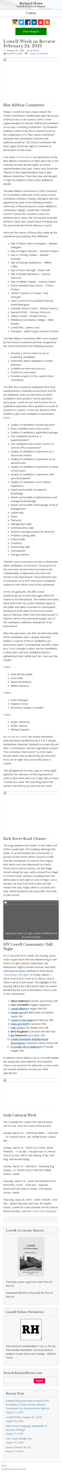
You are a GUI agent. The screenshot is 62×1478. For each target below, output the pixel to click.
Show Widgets (31, 31)
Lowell (19, 53)
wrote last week (17, 736)
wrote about (25, 157)
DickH (36, 50)
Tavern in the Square (22, 1020)
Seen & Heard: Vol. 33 (18, 1447)
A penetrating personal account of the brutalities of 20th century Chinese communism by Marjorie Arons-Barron (27, 1404)
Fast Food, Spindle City (19, 1438)
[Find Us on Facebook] (28, 22)
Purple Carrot (18, 1012)
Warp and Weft (19, 1023)
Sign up (43, 1346)
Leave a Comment (38, 53)
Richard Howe (31, 3)
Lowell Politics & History (31, 6)
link (12, 1285)
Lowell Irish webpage (44, 1211)
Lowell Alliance (19, 1008)
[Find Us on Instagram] (15, 22)
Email (4, 1465)
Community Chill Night (16, 974)
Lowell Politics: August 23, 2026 (24, 1417)
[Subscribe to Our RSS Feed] (47, 22)
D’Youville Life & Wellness (25, 1046)
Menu (32, 13)
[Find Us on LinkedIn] (34, 22)
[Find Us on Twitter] (21, 22)
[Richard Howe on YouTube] (41, 22)
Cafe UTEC (17, 1027)
